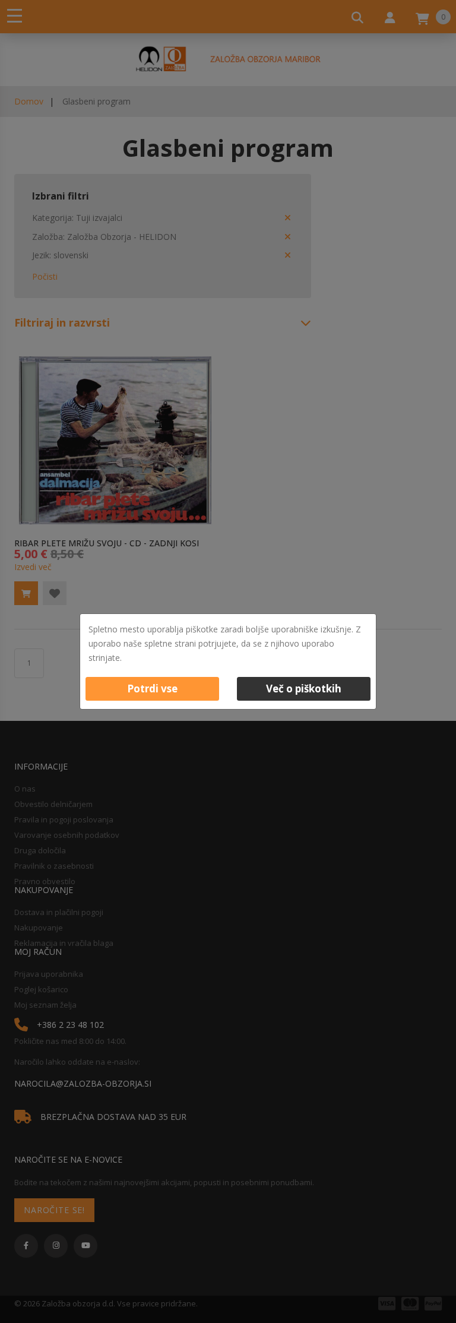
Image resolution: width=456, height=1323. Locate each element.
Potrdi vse (152, 688)
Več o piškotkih (303, 688)
